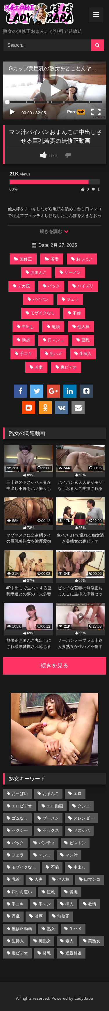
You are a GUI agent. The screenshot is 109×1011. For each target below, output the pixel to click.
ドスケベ (82, 830)
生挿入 (85, 353)
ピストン (77, 842)
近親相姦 (73, 953)
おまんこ (39, 272)
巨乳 (85, 340)
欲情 (92, 904)
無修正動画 (22, 928)
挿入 (69, 904)
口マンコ (56, 340)
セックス (51, 830)
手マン (45, 904)
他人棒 (83, 326)
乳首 (16, 879)
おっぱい (84, 259)
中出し (28, 326)
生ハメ (56, 353)
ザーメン (73, 272)
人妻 (39, 879)
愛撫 (73, 891)
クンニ (84, 806)
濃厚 (39, 916)
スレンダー (84, 818)
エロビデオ (22, 806)
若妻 (55, 259)
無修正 (26, 259)
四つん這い (22, 891)
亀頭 (56, 326)
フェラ (73, 299)
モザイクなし (43, 313)
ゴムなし (20, 818)
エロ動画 (55, 806)
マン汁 (71, 855)
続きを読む (51, 231)
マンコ (45, 855)
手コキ (26, 353)
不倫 (77, 313)
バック (54, 286)
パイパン (41, 299)
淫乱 (16, 916)
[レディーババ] (45, 14)
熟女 (51, 928)
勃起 (26, 340)
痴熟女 (45, 940)
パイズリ (85, 286)
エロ (78, 793)
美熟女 (94, 940)
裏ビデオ (68, 367)
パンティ (47, 842)
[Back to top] (91, 993)
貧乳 (47, 953)
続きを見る (54, 665)
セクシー (20, 830)
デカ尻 (24, 286)
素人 (69, 940)
